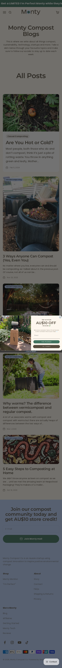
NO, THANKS (46, 346)
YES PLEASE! (46, 341)
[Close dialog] (60, 317)
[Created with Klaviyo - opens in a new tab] (31, 351)
